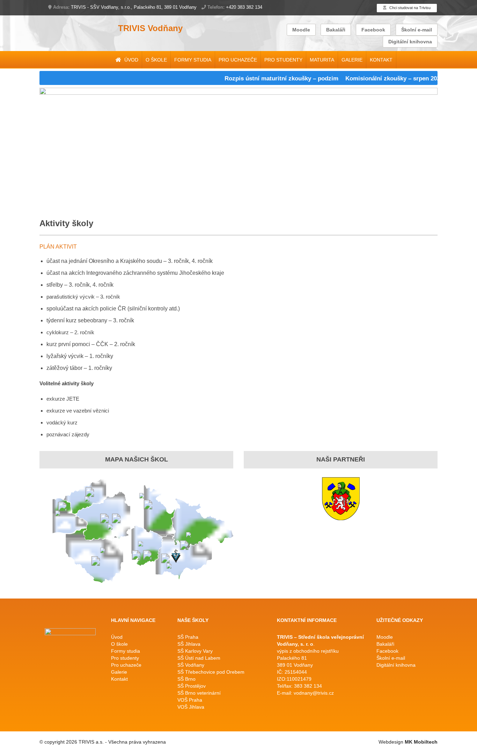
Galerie (352, 60)
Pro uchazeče (238, 60)
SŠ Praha (187, 637)
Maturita (322, 60)
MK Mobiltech (421, 742)
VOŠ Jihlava (190, 707)
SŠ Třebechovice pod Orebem (210, 672)
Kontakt (381, 60)
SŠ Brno (186, 679)
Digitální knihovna (410, 41)
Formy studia (192, 60)
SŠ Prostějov (191, 686)
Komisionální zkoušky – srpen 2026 (383, 78)
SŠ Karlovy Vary (195, 651)
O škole (156, 60)
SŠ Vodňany (190, 665)
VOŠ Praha (189, 700)
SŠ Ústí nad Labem (198, 658)
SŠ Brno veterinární (199, 693)
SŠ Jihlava (188, 644)
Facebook (373, 30)
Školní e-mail (416, 30)
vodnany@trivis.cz (314, 693)
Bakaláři (335, 30)
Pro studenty (283, 60)
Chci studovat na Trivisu (409, 8)
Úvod (130, 60)
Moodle (301, 30)
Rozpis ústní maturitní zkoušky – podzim (270, 78)
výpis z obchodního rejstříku (308, 651)
